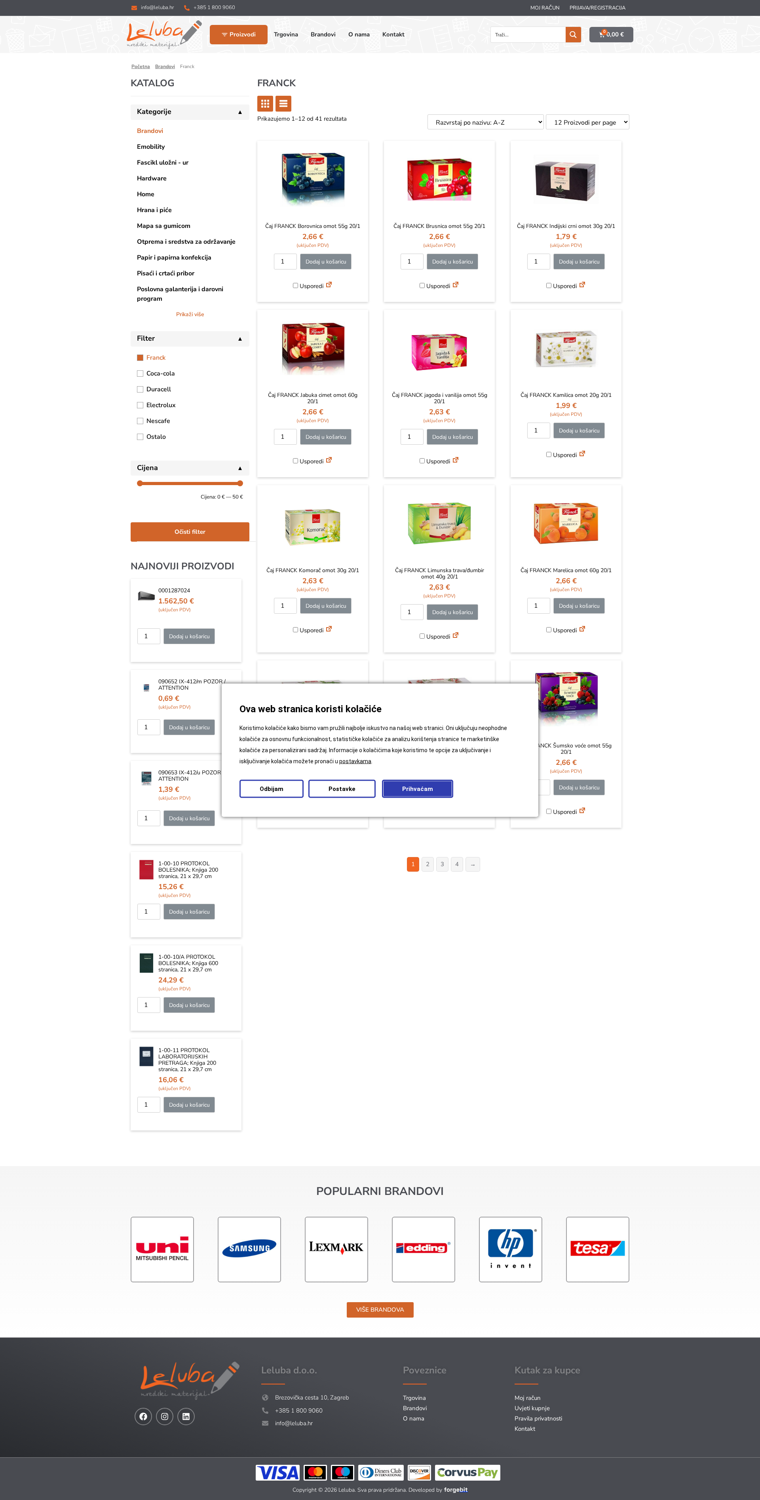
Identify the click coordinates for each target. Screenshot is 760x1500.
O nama (413, 1418)
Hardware (152, 178)
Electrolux (161, 405)
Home (145, 194)
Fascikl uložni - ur (162, 162)
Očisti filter (190, 532)
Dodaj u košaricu (189, 636)
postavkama (355, 761)
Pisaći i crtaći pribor (165, 273)
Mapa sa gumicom (163, 226)
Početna (140, 66)
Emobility (151, 146)
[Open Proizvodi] (225, 34)
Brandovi (165, 66)
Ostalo (156, 436)
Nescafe (158, 421)
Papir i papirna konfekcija (174, 257)
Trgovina (414, 1398)
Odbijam (271, 788)
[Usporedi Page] (329, 286)
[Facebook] (143, 1416)
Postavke (342, 788)
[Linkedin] (186, 1416)
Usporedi (310, 286)
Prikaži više (190, 314)
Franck (155, 357)
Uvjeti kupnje (532, 1408)
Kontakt (525, 1429)
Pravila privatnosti (538, 1418)
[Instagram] (164, 1416)
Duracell (158, 389)
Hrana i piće (154, 210)
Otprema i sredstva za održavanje (186, 241)
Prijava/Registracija (597, 7)
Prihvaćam (417, 788)
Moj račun (545, 7)
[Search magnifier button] (573, 34)
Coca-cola (160, 373)
